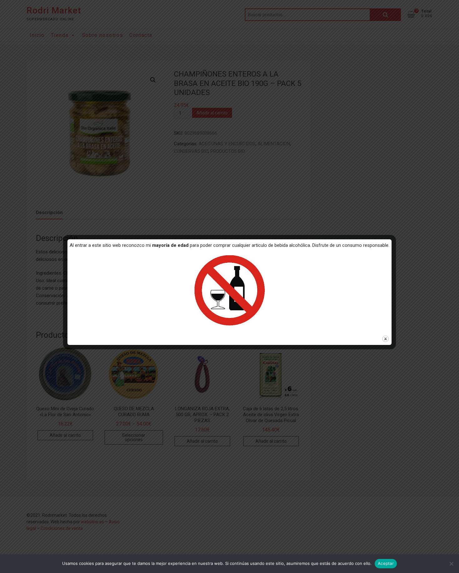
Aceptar (386, 563)
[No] (451, 564)
